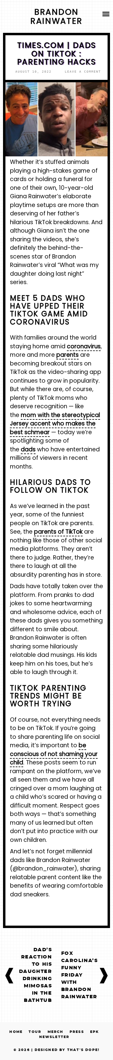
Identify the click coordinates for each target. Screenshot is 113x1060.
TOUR (35, 1031)
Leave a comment (83, 71)
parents (67, 355)
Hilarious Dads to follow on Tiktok (50, 486)
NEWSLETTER (54, 1037)
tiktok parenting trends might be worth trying (48, 696)
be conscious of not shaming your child (54, 754)
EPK (94, 1031)
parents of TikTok (58, 532)
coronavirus (84, 346)
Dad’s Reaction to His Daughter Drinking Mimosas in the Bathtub (35, 975)
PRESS (77, 1031)
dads (28, 449)
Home (16, 1031)
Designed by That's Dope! (67, 1050)
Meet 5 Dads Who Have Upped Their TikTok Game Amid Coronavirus (49, 310)
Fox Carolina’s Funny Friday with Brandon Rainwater (79, 975)
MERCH (56, 1031)
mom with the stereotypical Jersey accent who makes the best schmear (55, 423)
